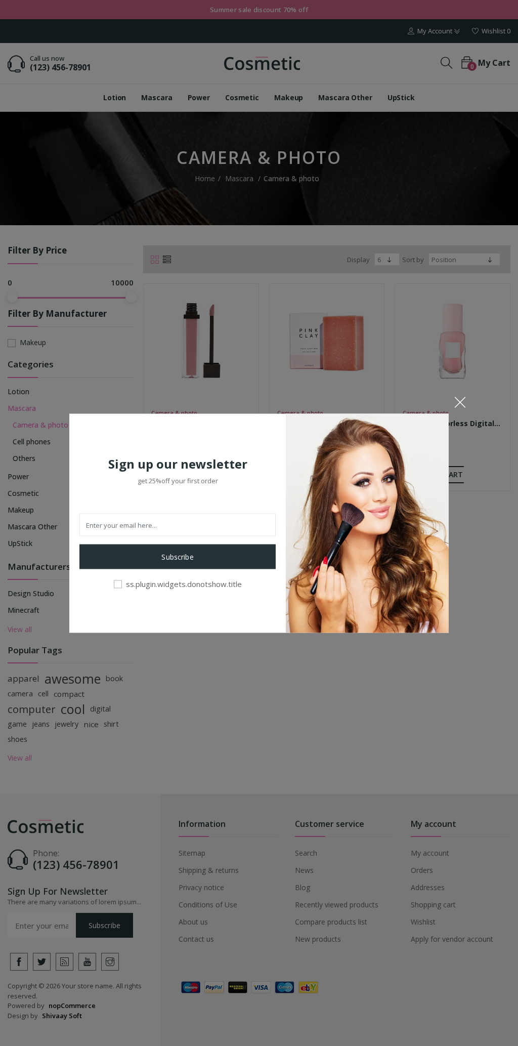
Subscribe (177, 557)
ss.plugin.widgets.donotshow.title (184, 584)
